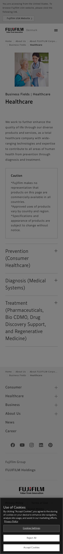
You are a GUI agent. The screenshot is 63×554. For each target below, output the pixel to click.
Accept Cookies (32, 548)
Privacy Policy (11, 521)
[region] (31, 526)
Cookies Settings (31, 528)
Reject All (31, 538)
